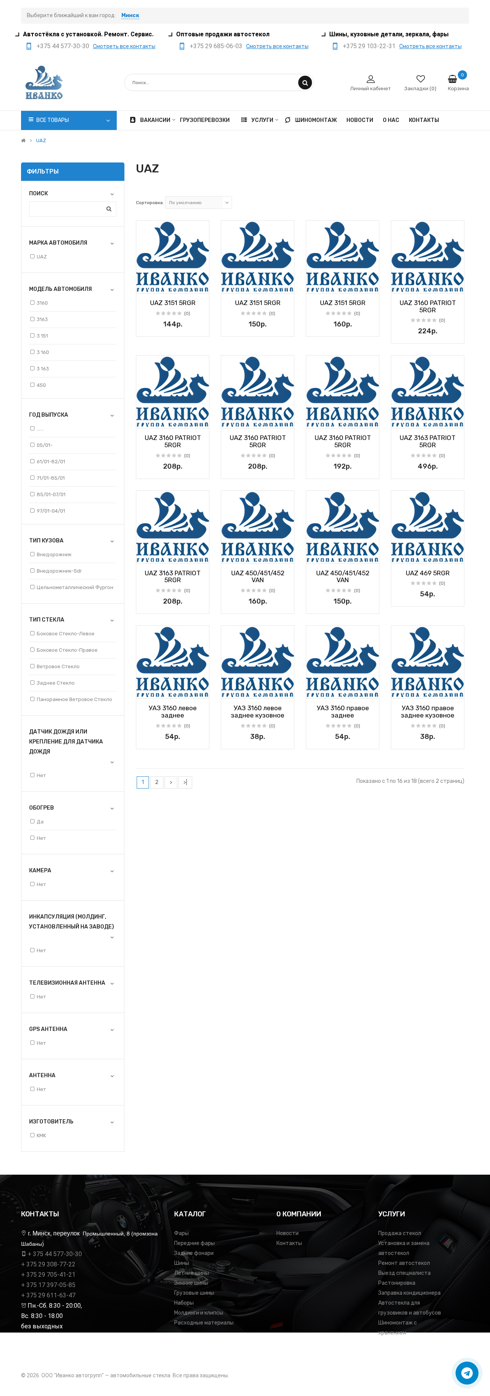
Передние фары (194, 1243)
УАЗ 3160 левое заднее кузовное (257, 711)
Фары (181, 1233)
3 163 (43, 369)
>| (185, 782)
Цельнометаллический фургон (75, 587)
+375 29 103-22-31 (369, 46)
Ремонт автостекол (404, 1263)
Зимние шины (191, 1283)
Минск (130, 15)
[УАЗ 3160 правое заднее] (342, 662)
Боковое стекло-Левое (66, 633)
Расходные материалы (204, 1323)
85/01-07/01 (51, 494)
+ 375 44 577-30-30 (55, 1254)
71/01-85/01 (51, 478)
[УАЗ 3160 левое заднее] (172, 662)
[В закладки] (144, 285)
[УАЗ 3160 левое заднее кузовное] (257, 662)
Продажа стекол (399, 1233)
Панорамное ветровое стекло (74, 699)
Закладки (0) (420, 88)
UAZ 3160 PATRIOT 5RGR (428, 306)
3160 (42, 303)
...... (40, 429)
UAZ (41, 140)
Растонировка (396, 1283)
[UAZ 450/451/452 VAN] (257, 527)
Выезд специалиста (404, 1273)
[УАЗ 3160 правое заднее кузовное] (427, 662)
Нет (41, 775)
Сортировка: (150, 202)
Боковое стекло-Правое (67, 650)
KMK (41, 1135)
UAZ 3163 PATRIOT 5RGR (428, 441)
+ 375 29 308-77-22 (48, 1264)
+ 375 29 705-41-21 (48, 1274)
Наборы (184, 1303)
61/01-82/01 (51, 461)
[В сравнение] (200, 285)
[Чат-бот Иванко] (467, 1373)
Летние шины (191, 1273)
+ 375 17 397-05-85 (48, 1285)
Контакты (289, 1243)
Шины (181, 1263)
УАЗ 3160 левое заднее (173, 711)
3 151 (42, 336)
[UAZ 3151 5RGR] (172, 257)
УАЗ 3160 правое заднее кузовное (427, 711)
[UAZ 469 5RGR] (427, 527)
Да (40, 822)
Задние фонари (194, 1253)
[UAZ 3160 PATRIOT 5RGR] (427, 257)
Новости (287, 1233)
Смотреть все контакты (124, 46)
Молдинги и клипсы (198, 1313)
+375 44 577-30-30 (62, 46)
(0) (187, 313)
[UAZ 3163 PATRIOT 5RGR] (427, 391)
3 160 (43, 352)
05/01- (44, 445)
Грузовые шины (194, 1293)
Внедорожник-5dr (59, 571)
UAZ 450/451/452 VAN (257, 576)
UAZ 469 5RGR (428, 573)
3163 (42, 319)
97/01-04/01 (51, 511)
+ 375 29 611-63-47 (48, 1295)
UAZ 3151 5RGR (173, 303)
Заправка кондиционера (409, 1293)
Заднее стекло (56, 683)
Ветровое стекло (58, 666)
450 (41, 385)
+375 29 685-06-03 (215, 46)
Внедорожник (54, 554)
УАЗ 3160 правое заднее (343, 711)
